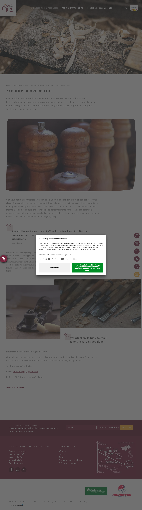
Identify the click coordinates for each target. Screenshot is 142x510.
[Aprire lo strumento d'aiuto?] (3, 258)
